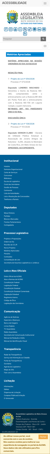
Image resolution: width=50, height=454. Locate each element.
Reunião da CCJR (10, 245)
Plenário (7, 254)
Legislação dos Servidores (14, 303)
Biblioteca (7, 178)
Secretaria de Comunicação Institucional (19, 335)
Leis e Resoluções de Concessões (16, 196)
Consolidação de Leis (12, 260)
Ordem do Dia (9, 242)
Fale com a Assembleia (12, 373)
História (7, 166)
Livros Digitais (9, 326)
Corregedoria (9, 225)
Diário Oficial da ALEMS (13, 276)
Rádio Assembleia (10, 332)
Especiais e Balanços (12, 320)
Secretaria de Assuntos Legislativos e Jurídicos (21, 263)
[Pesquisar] (43, 39)
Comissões (8, 257)
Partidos (7, 216)
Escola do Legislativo (12, 181)
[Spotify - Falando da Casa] (44, 29)
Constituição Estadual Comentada (16, 291)
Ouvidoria (7, 364)
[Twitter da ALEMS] (25, 29)
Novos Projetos (9, 248)
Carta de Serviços (10, 172)
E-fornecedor (9, 398)
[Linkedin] (39, 29)
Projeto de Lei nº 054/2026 (23, 79)
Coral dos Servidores (11, 184)
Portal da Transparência (13, 361)
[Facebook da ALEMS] (6, 29)
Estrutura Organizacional (13, 169)
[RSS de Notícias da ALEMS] (25, 33)
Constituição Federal (11, 282)
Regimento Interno (11, 297)
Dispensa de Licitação (12, 392)
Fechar (43, 437)
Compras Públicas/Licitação (14, 395)
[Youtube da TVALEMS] (15, 29)
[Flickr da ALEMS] (34, 29)
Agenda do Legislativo (12, 367)
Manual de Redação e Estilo (14, 338)
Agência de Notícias (11, 317)
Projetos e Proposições (12, 239)
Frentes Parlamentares (12, 222)
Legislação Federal (11, 285)
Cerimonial (8, 190)
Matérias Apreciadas (11, 251)
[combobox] (22, 39)
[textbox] (21, 38)
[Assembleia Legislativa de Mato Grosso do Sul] (25, 17)
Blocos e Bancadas (11, 219)
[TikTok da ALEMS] (30, 29)
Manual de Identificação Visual (15, 341)
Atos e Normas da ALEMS (13, 279)
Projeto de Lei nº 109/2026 (22, 124)
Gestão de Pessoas (11, 187)
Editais (6, 389)
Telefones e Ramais (11, 199)
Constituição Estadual (12, 288)
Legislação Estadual (11, 294)
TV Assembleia (9, 329)
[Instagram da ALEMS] (11, 29)
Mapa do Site (9, 370)
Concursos (8, 175)
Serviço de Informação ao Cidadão (17, 358)
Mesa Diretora (9, 213)
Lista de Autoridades (11, 193)
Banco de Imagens (11, 323)
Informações (8, 386)
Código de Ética (10, 300)
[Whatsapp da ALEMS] (20, 29)
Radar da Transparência (13, 355)
